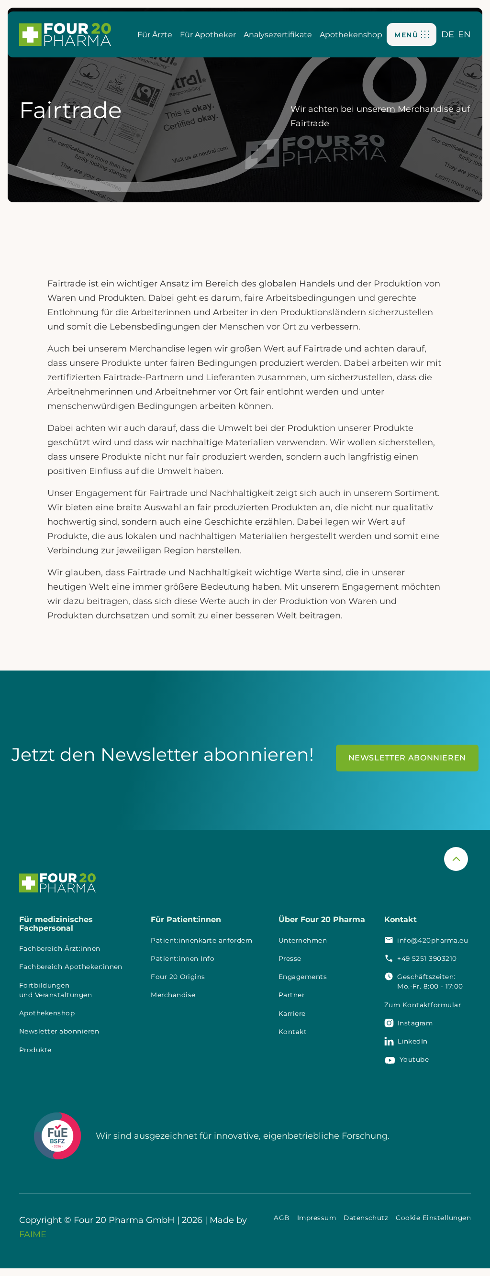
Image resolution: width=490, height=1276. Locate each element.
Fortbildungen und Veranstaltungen (55, 990)
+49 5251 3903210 (427, 958)
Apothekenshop (351, 34)
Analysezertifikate (278, 34)
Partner (291, 995)
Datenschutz (366, 1217)
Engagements (302, 976)
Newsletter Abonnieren (407, 757)
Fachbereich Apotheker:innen (70, 966)
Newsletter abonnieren (59, 1031)
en (464, 34)
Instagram (415, 1023)
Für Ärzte (154, 34)
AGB (281, 1217)
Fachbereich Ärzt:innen (59, 948)
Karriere (292, 1013)
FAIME (32, 1234)
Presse (289, 958)
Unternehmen (302, 940)
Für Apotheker (208, 34)
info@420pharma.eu (432, 940)
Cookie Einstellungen (433, 1217)
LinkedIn (413, 1041)
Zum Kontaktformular (422, 1005)
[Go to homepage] (65, 34)
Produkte (35, 1050)
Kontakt (292, 1031)
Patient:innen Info (182, 958)
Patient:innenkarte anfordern (201, 940)
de (447, 34)
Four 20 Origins (178, 976)
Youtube (414, 1059)
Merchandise (173, 995)
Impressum (316, 1217)
